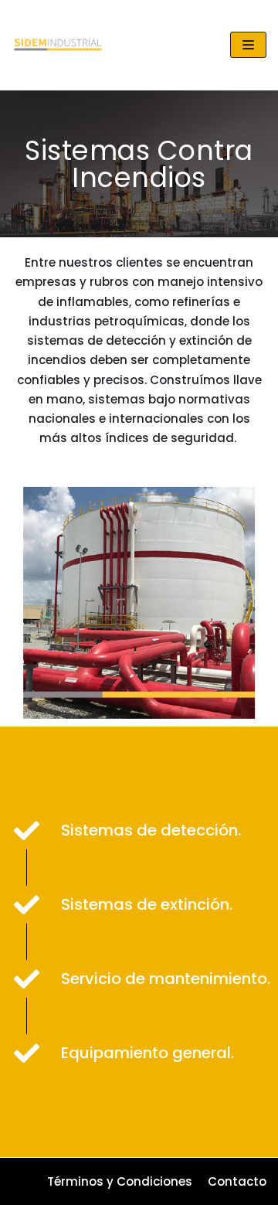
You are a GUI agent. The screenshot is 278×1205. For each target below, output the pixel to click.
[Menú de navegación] (248, 45)
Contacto (237, 1181)
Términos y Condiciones (119, 1181)
